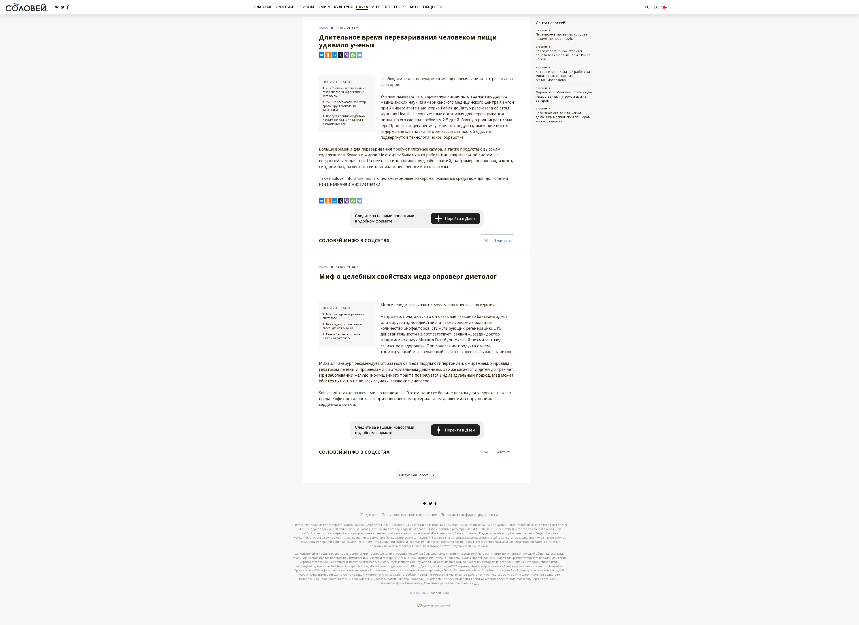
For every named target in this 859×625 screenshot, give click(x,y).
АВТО (415, 6)
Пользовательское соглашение (409, 514)
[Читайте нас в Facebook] (68, 7)
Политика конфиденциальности (469, 514)
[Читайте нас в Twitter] (63, 7)
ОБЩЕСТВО (433, 6)
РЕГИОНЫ (305, 6)
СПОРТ (400, 6)
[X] (340, 55)
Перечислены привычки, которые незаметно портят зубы (562, 36)
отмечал (362, 178)
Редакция (369, 514)
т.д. (476, 583)
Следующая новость (414, 475)
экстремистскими (356, 554)
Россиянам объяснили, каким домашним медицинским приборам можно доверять (563, 117)
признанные (358, 570)
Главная (262, 7)
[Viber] (346, 55)
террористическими (542, 562)
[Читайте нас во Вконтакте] (57, 7)
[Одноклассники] (328, 55)
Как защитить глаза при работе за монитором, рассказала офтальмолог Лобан (563, 75)
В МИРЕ (324, 6)
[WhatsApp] (353, 55)
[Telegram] (359, 55)
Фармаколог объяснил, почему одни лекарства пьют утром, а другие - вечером (564, 96)
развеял (361, 392)
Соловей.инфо (439, 593)
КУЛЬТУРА (343, 6)
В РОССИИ (283, 6)
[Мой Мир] (334, 55)
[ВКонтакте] (321, 55)
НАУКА (362, 6)
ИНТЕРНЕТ (381, 6)
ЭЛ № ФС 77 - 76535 (491, 529)
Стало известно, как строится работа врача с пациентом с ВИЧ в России (563, 55)
